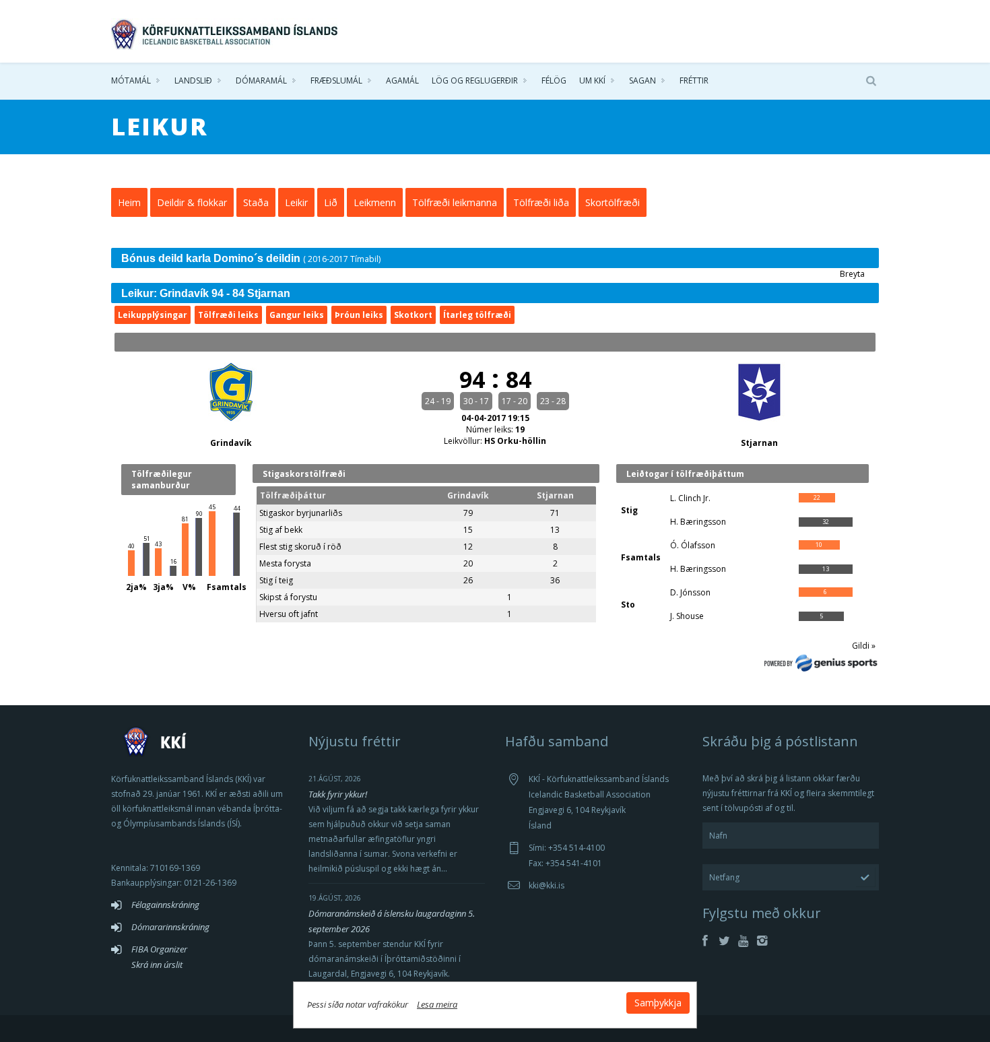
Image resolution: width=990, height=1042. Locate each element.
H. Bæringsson (698, 521)
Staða (256, 202)
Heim (129, 202)
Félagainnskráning (165, 905)
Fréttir (694, 80)
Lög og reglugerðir (475, 80)
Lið (330, 202)
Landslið (193, 80)
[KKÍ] (225, 31)
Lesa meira (437, 1004)
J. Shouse (687, 616)
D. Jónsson (690, 592)
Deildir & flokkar (192, 202)
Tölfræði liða (541, 202)
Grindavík (231, 443)
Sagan (642, 80)
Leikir (296, 202)
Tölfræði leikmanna (454, 202)
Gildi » (864, 645)
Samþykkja (658, 1002)
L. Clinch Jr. (690, 498)
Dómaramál (261, 80)
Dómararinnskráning (170, 927)
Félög (553, 80)
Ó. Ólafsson (692, 545)
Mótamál (131, 80)
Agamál (402, 80)
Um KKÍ (592, 80)
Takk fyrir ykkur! (337, 794)
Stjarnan (759, 443)
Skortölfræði (612, 202)
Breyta (852, 274)
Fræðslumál (336, 80)
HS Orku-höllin (515, 441)
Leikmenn (375, 202)
